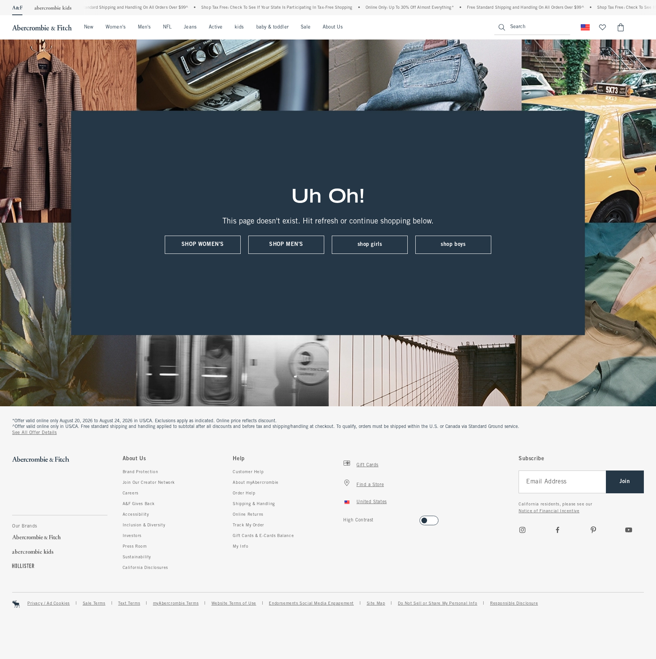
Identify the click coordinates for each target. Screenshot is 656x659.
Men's (144, 27)
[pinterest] (593, 530)
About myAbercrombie (255, 483)
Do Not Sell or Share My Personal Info (437, 603)
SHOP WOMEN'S (202, 244)
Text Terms (129, 603)
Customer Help (248, 472)
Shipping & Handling (254, 504)
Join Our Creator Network (149, 483)
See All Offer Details (34, 433)
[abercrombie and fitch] (42, 27)
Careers (131, 493)
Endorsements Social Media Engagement (311, 603)
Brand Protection (140, 472)
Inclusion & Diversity (144, 525)
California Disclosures (145, 568)
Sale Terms (94, 603)
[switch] (345, 518)
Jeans (190, 27)
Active (215, 27)
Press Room (135, 546)
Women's (116, 27)
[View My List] (602, 27)
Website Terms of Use (233, 603)
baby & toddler (272, 27)
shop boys (453, 244)
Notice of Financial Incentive (549, 511)
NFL (167, 27)
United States (371, 502)
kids (239, 27)
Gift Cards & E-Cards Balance (263, 536)
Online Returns (248, 514)
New (88, 27)
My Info (240, 546)
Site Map (376, 603)
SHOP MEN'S (286, 244)
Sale (306, 27)
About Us (333, 27)
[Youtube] (628, 530)
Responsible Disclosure (514, 603)
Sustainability (137, 557)
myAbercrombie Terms (176, 603)
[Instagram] (522, 530)
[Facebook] (557, 530)
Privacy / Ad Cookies (48, 603)
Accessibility (136, 514)
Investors (132, 536)
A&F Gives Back (139, 504)
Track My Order (248, 525)
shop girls (370, 244)
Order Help (244, 493)
